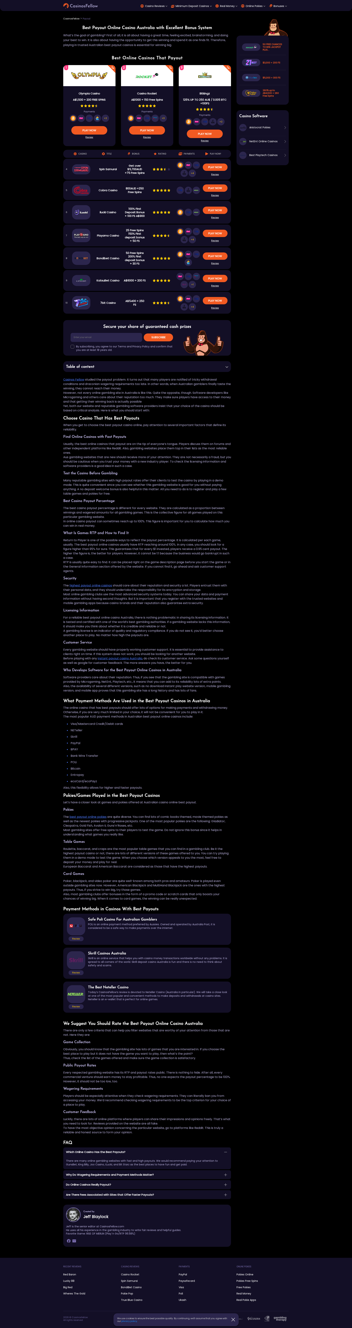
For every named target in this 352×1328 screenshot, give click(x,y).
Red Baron (69, 1274)
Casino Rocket (130, 1274)
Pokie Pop (127, 1293)
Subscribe (158, 337)
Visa (181, 1287)
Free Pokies (243, 1287)
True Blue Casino (131, 1300)
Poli (181, 1293)
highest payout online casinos (90, 585)
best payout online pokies (88, 817)
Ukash (182, 1300)
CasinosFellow (71, 18)
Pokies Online (244, 1274)
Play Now (89, 130)
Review (89, 137)
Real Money (227, 6)
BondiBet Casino (131, 1287)
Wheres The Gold (74, 1293)
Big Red (67, 1287)
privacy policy (129, 1321)
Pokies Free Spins (247, 1281)
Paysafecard (187, 1281)
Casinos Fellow (73, 379)
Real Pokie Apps (246, 1300)
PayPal (183, 1274)
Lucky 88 (68, 1281)
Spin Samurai (129, 1281)
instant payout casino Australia (120, 658)
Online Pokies (254, 6)
